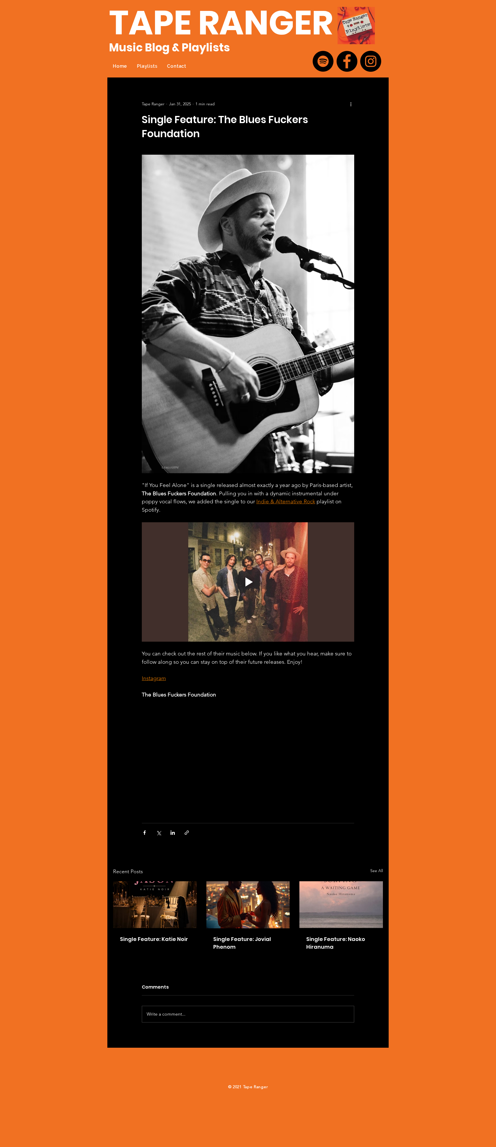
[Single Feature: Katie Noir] (155, 904)
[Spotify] (323, 61)
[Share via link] (186, 832)
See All (376, 870)
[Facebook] (346, 61)
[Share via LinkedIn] (172, 832)
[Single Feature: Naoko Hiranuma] (341, 904)
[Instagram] (370, 61)
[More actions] (350, 103)
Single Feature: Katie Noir (154, 939)
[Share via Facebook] (144, 832)
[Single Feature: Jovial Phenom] (248, 904)
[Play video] (248, 582)
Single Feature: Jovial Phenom (242, 943)
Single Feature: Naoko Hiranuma (335, 943)
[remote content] (248, 758)
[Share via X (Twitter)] (158, 832)
